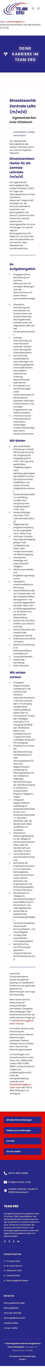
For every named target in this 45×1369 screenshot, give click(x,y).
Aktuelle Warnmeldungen (19, 1119)
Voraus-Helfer (13, 1151)
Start (2, 21)
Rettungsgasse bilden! (17, 1280)
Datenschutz (18, 1350)
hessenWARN (13, 1275)
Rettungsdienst (11, 1308)
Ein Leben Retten (14, 1265)
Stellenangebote (15, 21)
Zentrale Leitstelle (12, 1313)
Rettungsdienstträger (14, 1303)
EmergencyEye (13, 1261)
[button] (33, 8)
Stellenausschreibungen (18, 1130)
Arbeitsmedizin (11, 1323)
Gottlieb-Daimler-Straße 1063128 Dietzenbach (23, 1191)
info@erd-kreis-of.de (19, 1182)
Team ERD (11, 1206)
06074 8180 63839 (18, 1173)
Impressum (31, 1347)
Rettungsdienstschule (14, 1318)
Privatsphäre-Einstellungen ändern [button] (22, 1358)
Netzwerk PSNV (14, 1270)
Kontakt (10, 1140)
